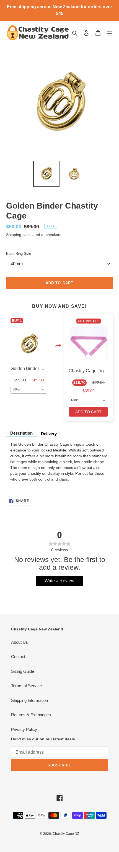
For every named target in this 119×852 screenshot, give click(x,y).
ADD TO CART (88, 412)
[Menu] (109, 33)
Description (21, 433)
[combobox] (29, 390)
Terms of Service (26, 685)
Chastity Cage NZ (66, 834)
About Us (19, 642)
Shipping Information (29, 700)
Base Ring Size (18, 254)
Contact (18, 656)
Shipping (13, 234)
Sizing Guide (22, 671)
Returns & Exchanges (31, 714)
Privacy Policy (24, 729)
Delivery (49, 433)
